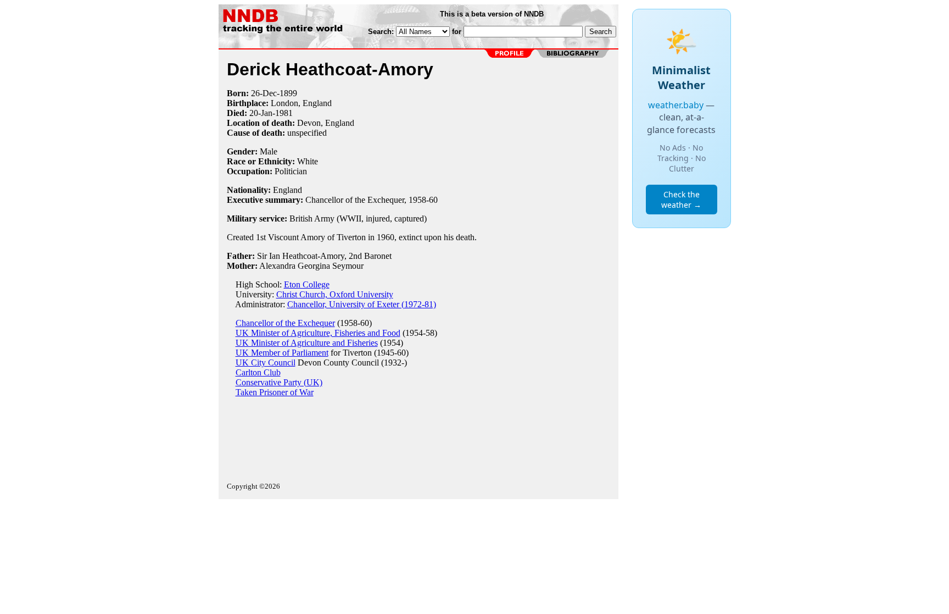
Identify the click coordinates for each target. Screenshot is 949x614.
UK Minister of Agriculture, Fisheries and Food (318, 333)
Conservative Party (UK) (279, 382)
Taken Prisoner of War (275, 392)
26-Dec (264, 93)
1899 (288, 93)
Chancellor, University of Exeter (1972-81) (361, 304)
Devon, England (325, 123)
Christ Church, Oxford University (334, 294)
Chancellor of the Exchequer (285, 323)
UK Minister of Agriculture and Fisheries (307, 342)
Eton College (307, 284)
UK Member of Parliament (282, 352)
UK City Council (265, 362)
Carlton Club (258, 372)
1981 (284, 113)
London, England (301, 103)
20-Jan (260, 113)
